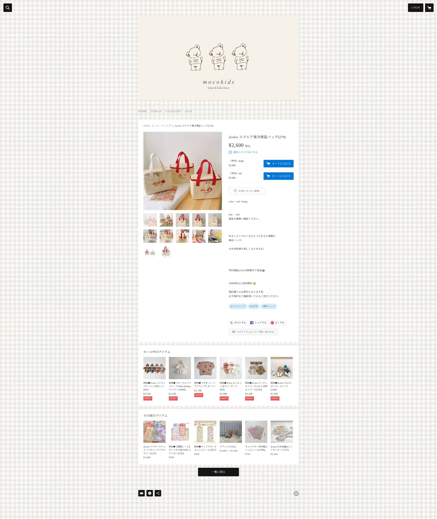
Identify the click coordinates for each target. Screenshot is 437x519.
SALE (189, 111)
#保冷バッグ (269, 306)
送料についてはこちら (245, 152)
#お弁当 (254, 306)
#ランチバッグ (238, 306)
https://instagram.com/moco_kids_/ (296, 493)
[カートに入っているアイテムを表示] (429, 7)
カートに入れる (281, 163)
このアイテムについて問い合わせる (255, 332)
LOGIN (415, 7)
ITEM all (156, 111)
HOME (142, 111)
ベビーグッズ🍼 (162, 125)
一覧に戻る (218, 471)
